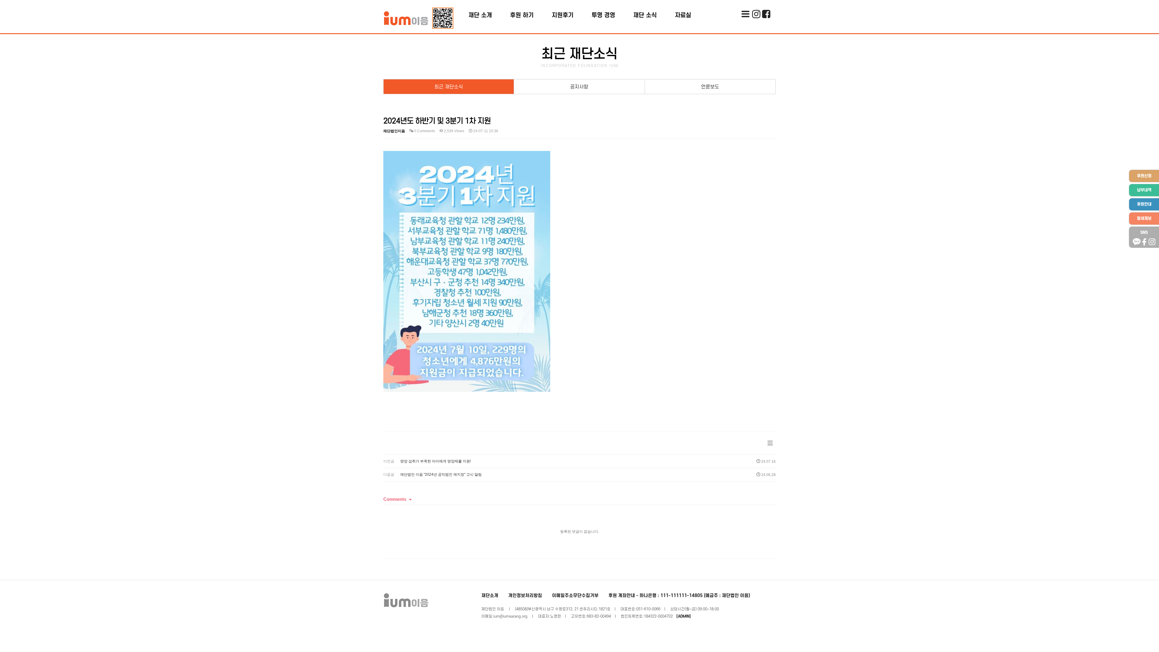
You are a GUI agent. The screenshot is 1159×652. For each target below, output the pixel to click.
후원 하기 (522, 15)
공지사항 (579, 87)
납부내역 (1144, 190)
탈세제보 (1144, 218)
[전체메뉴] (745, 4)
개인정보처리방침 (525, 595)
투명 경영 (603, 15)
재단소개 (489, 595)
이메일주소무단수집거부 (575, 595)
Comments (394, 499)
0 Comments (424, 131)
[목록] (770, 443)
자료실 (683, 15)
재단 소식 (645, 15)
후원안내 (1144, 204)
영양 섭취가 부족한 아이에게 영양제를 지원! (435, 461)
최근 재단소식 (448, 87)
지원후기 (562, 15)
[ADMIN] (683, 616)
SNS (1144, 232)
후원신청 (1144, 176)
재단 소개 (480, 15)
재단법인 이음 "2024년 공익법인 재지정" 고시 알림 (441, 474)
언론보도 (710, 87)
